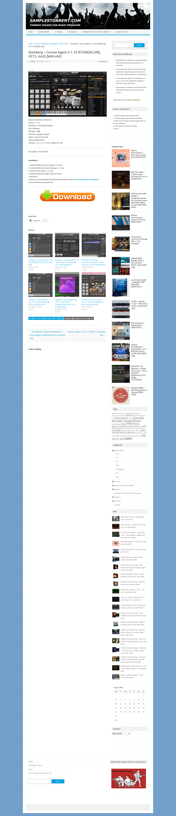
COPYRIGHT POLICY (35, 765)
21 (134, 708)
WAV (128, 439)
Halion (140, 415)
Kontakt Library (122, 420)
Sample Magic (130, 428)
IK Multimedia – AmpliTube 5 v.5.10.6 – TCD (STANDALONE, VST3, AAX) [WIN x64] (134, 668)
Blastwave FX (136, 413)
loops (124, 424)
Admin (33, 61)
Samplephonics (140, 428)
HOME (30, 761)
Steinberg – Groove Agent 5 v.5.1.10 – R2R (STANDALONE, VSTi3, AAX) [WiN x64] (39, 302)
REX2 (114, 428)
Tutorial (58, 32)
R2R (144, 426)
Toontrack (115, 436)
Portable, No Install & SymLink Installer (127, 493)
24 (116, 712)
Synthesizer (130, 433)
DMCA (30, 769)
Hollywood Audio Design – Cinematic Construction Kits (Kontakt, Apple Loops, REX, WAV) (133, 650)
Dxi (117, 461)
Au (117, 457)
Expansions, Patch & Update (124, 485)
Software (72, 32)
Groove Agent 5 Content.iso (87, 179)
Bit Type (117, 481)
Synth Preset (140, 433)
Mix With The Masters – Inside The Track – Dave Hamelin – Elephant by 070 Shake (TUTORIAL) (133, 535)
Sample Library (121, 428)
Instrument (121, 418)
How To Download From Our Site (39, 773)
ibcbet (113, 795)
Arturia (117, 413)
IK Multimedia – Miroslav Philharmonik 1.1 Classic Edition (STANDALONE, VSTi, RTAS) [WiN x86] (47, 335)
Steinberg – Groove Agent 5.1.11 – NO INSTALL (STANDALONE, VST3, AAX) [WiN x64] (67, 262)
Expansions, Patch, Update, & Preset (95, 32)
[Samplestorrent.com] (88, 29)
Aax (36, 44)
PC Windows (43, 44)
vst (144, 435)
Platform (117, 489)
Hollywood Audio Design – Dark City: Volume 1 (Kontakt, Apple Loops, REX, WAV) (134, 641)
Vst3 (61, 44)
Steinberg (68, 318)
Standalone (54, 44)
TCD (145, 433)
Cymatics (122, 415)
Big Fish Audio (126, 413)
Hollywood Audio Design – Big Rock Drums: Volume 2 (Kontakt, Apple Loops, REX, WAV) (133, 632)
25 (121, 712)
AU (121, 413)
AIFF (113, 413)
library (137, 420)
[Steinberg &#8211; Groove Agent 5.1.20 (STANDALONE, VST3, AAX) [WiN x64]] (40, 245)
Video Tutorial (136, 436)
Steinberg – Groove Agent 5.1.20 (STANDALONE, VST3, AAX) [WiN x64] (40, 262)
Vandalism (128, 436)
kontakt (139, 418)
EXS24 (136, 415)
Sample (116, 497)
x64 (66, 44)
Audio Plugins (121, 32)
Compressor (115, 415)
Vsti (122, 438)
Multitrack (116, 426)
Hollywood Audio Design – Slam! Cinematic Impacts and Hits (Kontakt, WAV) (133, 615)
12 (125, 704)
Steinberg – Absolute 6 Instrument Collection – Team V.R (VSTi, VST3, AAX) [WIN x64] (93, 262)
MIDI (130, 423)
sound (129, 430)
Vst (117, 473)
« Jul (115, 720)
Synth (122, 432)
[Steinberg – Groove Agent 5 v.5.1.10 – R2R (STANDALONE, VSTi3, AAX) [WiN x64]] (40, 284)
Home (30, 32)
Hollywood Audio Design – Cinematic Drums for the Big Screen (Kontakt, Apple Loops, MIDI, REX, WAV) (133, 659)
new (140, 426)
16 (143, 704)
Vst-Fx (115, 438)
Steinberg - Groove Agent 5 (83, 318)
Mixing (136, 424)
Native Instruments (130, 426)
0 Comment (102, 61)
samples (117, 430)
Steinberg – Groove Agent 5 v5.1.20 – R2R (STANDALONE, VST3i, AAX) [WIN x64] (92, 302)
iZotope (130, 418)
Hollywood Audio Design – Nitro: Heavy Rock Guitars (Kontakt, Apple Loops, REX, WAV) (133, 567)
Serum (124, 430)
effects (129, 415)
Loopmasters (116, 424)
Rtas (117, 465)
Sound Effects (135, 430)
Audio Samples (43, 32)
